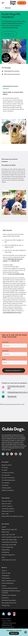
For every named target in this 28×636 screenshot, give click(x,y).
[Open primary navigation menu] (3, 3)
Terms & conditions (6, 621)
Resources (8, 7)
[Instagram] (7, 454)
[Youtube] (20, 454)
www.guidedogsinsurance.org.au (12, 312)
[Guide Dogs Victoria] (13, 3)
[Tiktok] (16, 454)
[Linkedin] (11, 454)
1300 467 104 (15, 261)
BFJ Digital (11, 627)
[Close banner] (25, 632)
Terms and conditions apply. (16, 274)
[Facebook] (3, 454)
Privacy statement (6, 618)
